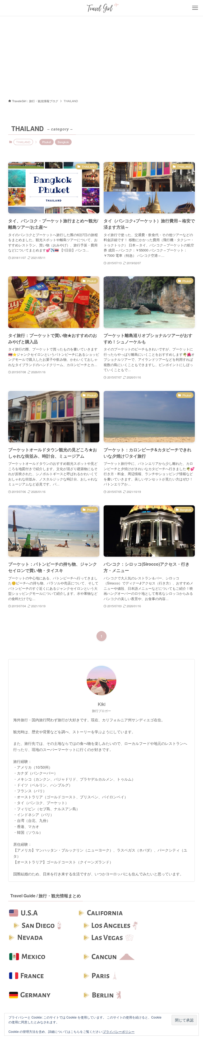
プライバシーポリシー (119, 1031)
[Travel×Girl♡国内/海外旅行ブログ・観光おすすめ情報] (101, 8)
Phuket (46, 142)
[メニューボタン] (195, 8)
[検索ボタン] (8, 8)
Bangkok (63, 142)
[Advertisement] (101, 56)
